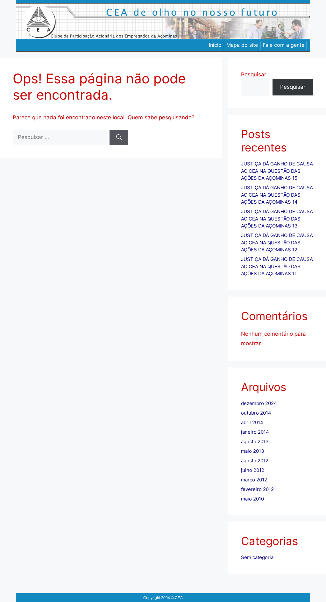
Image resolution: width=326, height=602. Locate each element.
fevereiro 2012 (257, 489)
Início (215, 45)
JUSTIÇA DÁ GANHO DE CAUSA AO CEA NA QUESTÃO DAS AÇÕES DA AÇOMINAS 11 (277, 266)
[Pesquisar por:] (61, 137)
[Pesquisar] (119, 137)
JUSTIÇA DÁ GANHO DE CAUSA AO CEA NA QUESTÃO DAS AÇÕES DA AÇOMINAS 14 (277, 195)
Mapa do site (242, 45)
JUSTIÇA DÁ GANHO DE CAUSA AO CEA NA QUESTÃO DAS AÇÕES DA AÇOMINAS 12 (277, 242)
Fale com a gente (283, 45)
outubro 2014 (256, 413)
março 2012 (254, 480)
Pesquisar (253, 74)
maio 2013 (252, 451)
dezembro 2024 (259, 403)
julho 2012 (252, 470)
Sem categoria (257, 557)
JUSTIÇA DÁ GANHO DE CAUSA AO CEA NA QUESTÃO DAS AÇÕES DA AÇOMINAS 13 (277, 218)
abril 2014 (252, 422)
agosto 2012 (254, 461)
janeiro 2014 (255, 432)
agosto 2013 (255, 441)
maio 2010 (252, 499)
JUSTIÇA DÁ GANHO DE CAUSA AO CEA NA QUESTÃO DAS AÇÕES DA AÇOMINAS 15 (277, 171)
